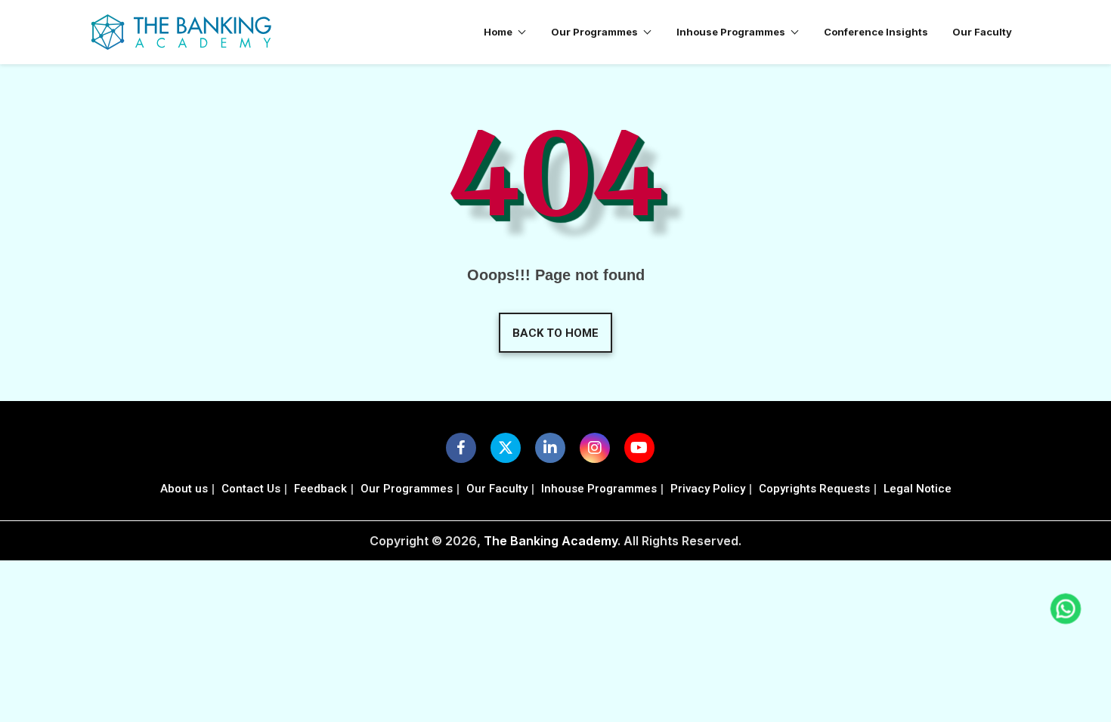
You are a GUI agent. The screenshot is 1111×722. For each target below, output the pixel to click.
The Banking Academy (550, 540)
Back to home (555, 333)
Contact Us (250, 488)
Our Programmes (407, 488)
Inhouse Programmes (599, 488)
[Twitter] (505, 448)
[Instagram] (595, 448)
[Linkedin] (550, 448)
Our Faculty (497, 488)
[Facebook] (460, 448)
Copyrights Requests (814, 488)
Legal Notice (918, 488)
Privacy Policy (707, 488)
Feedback (320, 488)
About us (184, 488)
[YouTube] (639, 448)
